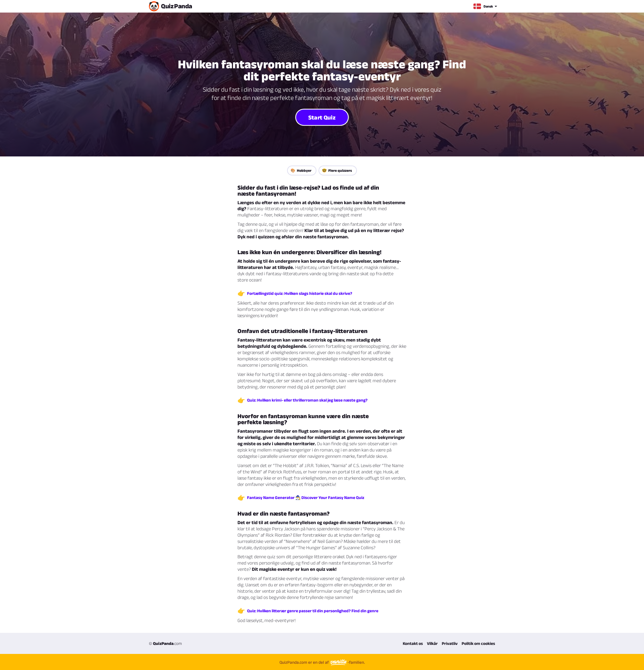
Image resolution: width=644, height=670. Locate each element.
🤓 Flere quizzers (337, 170)
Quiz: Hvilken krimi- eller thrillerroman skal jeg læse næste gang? (307, 400)
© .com (165, 643)
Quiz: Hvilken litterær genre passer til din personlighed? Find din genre (312, 610)
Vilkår (432, 643)
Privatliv (450, 643)
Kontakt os (413, 643)
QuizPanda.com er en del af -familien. (322, 662)
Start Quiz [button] (322, 117)
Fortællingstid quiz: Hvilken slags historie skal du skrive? (299, 293)
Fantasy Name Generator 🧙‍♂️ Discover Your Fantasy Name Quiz (305, 497)
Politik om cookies (478, 643)
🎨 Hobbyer (301, 170)
